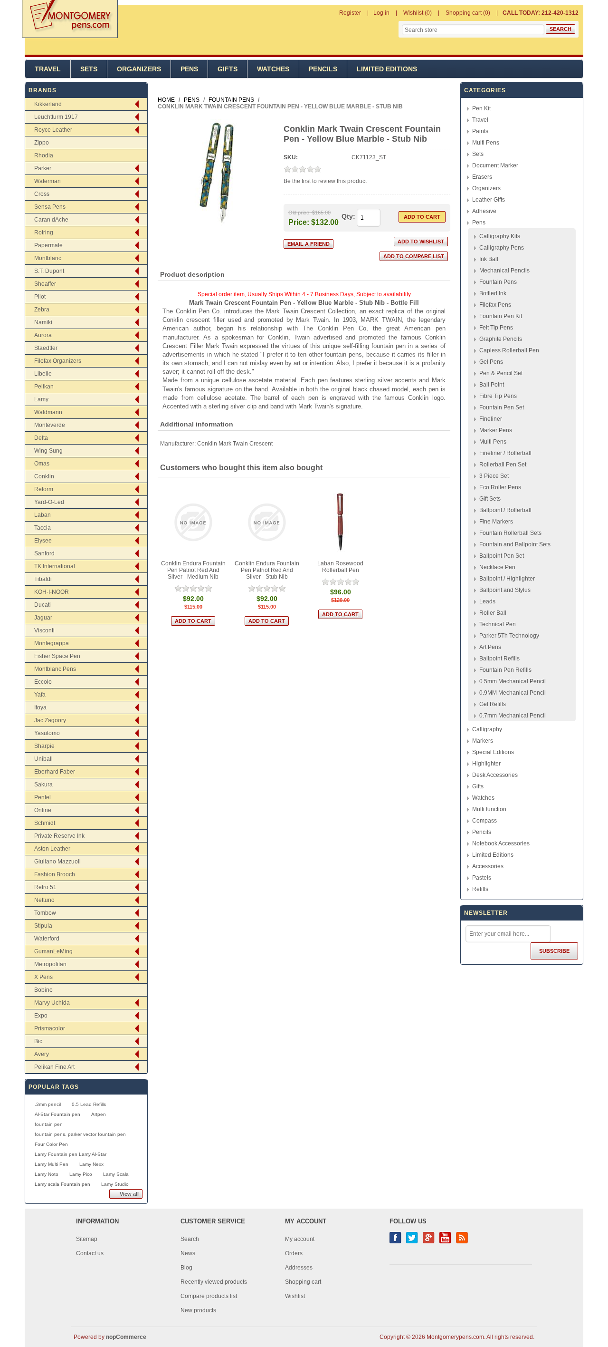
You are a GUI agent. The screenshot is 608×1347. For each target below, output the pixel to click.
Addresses (299, 1267)
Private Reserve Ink (59, 836)
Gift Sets (490, 498)
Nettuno (44, 900)
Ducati (42, 604)
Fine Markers (496, 521)
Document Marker (495, 165)
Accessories (488, 866)
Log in (381, 13)
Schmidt (44, 823)
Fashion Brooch (54, 874)
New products (198, 1310)
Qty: (348, 216)
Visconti (44, 630)
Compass (484, 820)
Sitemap (86, 1239)
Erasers (482, 177)
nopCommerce (126, 1337)
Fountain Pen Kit (500, 316)
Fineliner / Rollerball (505, 453)
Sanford (44, 553)
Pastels (481, 877)
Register (350, 13)
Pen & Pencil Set (500, 373)
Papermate (48, 245)
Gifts (228, 69)
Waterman (47, 181)
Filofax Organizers (57, 361)
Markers (482, 740)
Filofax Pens (495, 304)
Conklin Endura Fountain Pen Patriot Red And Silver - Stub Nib (267, 570)
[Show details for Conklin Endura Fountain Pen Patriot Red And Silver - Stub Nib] (267, 522)
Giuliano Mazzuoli (57, 861)
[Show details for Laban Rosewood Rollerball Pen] (340, 522)
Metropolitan (50, 964)
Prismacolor (49, 1028)
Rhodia (43, 155)
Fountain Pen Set (501, 407)
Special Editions (493, 752)
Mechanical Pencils (504, 270)
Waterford (46, 938)
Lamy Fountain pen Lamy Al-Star (70, 1154)
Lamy (41, 399)
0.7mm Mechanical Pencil (512, 715)
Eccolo (43, 681)
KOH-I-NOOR (51, 592)
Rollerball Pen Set (502, 464)
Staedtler (45, 348)
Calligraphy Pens (501, 247)
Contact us (90, 1253)
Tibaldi (43, 579)
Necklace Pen (497, 567)
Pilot (40, 296)
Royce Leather (53, 129)
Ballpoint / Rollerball (505, 510)
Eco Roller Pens (500, 487)
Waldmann (48, 412)
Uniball (43, 759)
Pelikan (44, 386)
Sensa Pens (50, 207)
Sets (88, 69)
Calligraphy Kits (499, 236)
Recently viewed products (213, 1282)
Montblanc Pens (55, 669)
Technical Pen (497, 624)
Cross (41, 194)
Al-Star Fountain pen (57, 1114)
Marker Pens (495, 430)
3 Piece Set (494, 476)
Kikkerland (48, 104)
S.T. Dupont (49, 271)
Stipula (43, 925)
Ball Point (491, 384)
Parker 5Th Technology (509, 635)
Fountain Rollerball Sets (510, 533)
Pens (189, 69)
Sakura (43, 784)
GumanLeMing (53, 951)
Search (189, 1239)
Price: (298, 222)
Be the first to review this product (325, 181)
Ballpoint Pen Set (501, 555)
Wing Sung (48, 450)
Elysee (43, 540)
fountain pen (49, 1124)
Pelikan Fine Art (54, 1067)
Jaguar (43, 617)
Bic (38, 1041)
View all (129, 1194)
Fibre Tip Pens (498, 396)
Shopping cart (303, 1282)
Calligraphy (487, 729)
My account (299, 1239)
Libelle (43, 373)
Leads (487, 601)
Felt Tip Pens (496, 327)
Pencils (323, 69)
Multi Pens (485, 142)
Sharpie (44, 746)
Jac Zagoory (50, 720)
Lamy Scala (116, 1174)
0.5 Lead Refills (89, 1104)
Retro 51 (45, 887)
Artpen (98, 1114)
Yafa (40, 694)
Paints (480, 131)
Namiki (43, 322)
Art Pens (490, 647)
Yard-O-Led (49, 502)
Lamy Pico (80, 1174)
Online (42, 810)
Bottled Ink (492, 293)
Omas (41, 463)
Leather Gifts (488, 199)
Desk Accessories (495, 775)
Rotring (43, 232)
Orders (294, 1253)
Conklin (44, 476)
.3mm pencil (48, 1104)
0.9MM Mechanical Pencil (512, 692)
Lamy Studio (115, 1184)
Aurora (43, 335)
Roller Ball (492, 613)
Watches (273, 69)
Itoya (40, 707)
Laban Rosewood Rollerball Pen (340, 566)
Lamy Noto (46, 1174)
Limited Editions (387, 69)
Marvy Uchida (52, 1002)
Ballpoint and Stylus (505, 590)
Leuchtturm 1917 (56, 117)
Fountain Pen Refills (505, 670)
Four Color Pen (51, 1144)
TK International (54, 566)
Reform (43, 489)
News (187, 1253)
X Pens (43, 977)
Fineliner (490, 419)
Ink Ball (488, 259)
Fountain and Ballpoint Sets (515, 544)
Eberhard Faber (54, 771)
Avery (41, 1054)
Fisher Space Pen (57, 656)
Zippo (41, 142)
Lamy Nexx (91, 1164)
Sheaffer (45, 284)
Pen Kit (481, 108)
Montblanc (47, 258)
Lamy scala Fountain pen (62, 1184)
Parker (42, 168)
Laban (42, 515)
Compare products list (208, 1296)
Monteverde (49, 425)
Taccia (42, 527)
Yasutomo (47, 733)
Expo (41, 1015)
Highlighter (486, 763)
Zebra (41, 309)
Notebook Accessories (501, 843)
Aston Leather (52, 848)
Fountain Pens (498, 282)
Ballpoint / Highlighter (507, 578)
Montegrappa (51, 643)
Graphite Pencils (500, 339)
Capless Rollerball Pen (509, 350)
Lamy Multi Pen (51, 1164)
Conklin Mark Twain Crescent (235, 443)
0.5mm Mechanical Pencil (512, 681)
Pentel (42, 797)
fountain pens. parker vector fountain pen (80, 1134)
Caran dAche (51, 219)
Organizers (139, 69)
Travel (48, 69)
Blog (186, 1267)
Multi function (489, 809)
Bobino (43, 990)
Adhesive (484, 211)
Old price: (299, 212)
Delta (41, 438)
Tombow (45, 913)
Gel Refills (492, 704)
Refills (480, 889)
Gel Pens (491, 362)
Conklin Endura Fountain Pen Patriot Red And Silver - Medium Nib (193, 570)
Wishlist (295, 1296)
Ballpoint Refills (499, 658)
